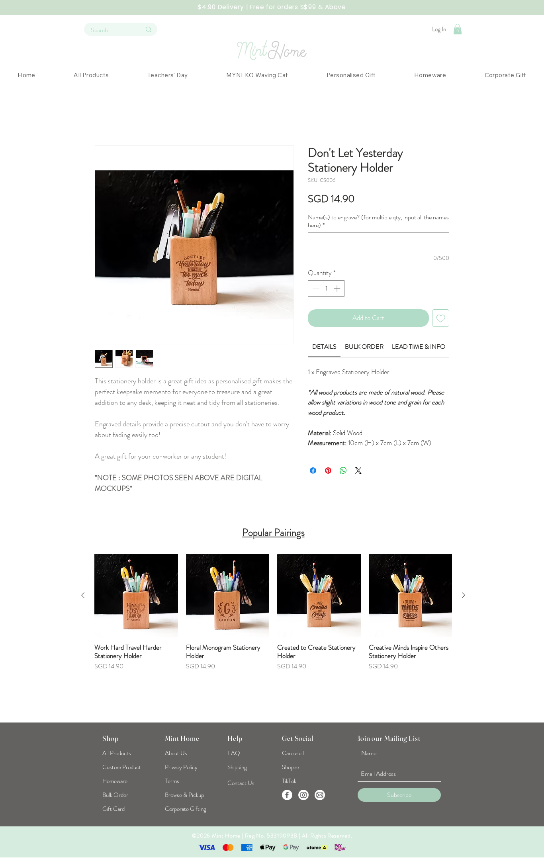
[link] (324, 346)
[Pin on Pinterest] (328, 470)
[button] (457, 29)
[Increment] (338, 289)
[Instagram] (303, 795)
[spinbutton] (326, 289)
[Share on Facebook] (313, 470)
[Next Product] (463, 595)
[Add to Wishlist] (441, 318)
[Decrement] (315, 289)
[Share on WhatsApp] (343, 470)
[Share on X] (358, 470)
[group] (273, 633)
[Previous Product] (83, 595)
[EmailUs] (320, 795)
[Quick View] (136, 595)
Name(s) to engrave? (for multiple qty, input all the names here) (378, 221)
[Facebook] (287, 795)
